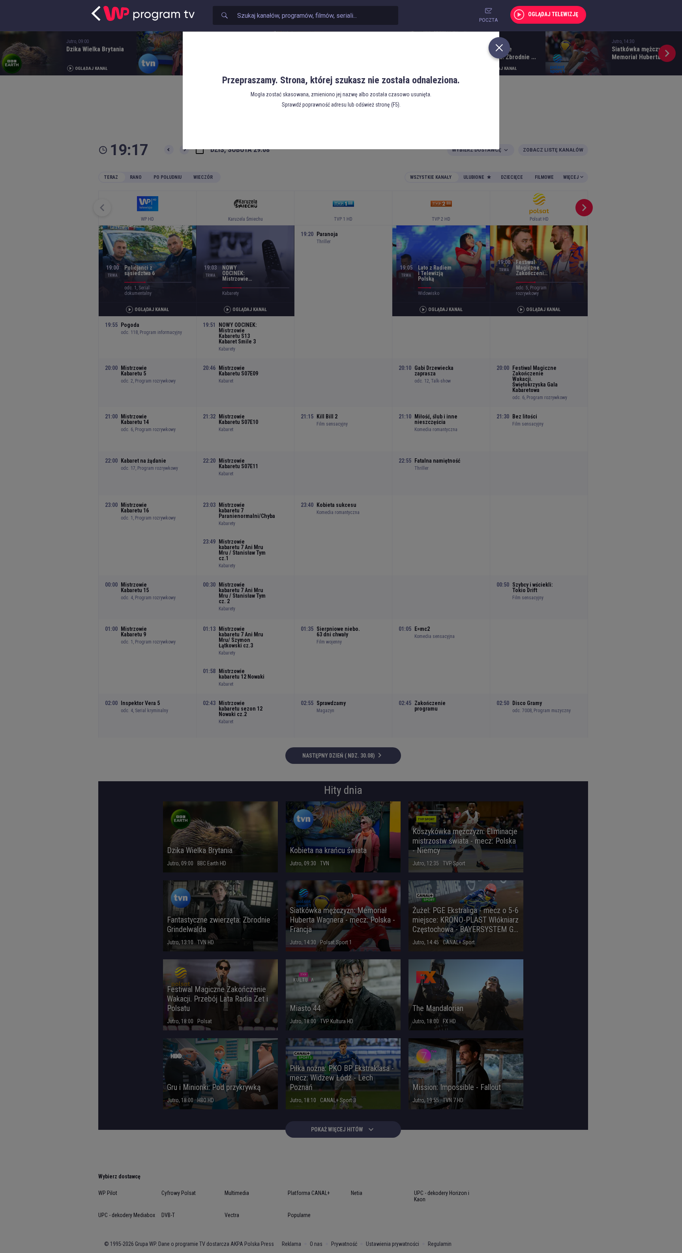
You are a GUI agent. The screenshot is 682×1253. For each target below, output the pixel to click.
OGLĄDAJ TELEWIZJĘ (553, 14)
